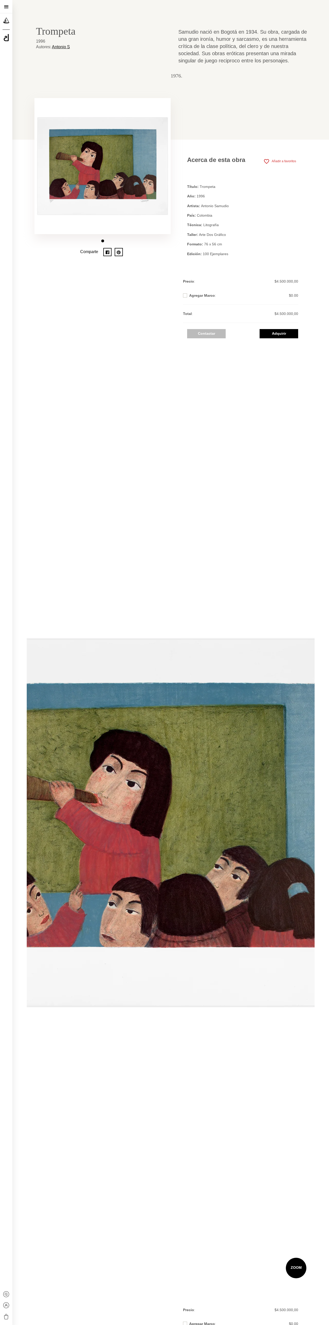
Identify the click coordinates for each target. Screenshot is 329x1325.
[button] (102, 240)
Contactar (206, 333)
